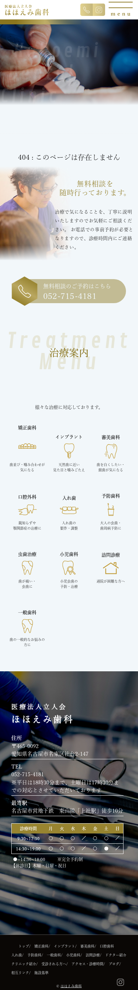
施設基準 (41, 972)
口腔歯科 (107, 946)
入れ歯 (16, 955)
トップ (23, 946)
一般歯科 (54, 955)
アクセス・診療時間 (87, 964)
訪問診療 (93, 955)
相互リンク (20, 972)
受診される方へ (53, 964)
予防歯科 (34, 955)
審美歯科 (87, 946)
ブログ (114, 964)
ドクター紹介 (115, 955)
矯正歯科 (41, 946)
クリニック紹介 (23, 964)
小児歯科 (73, 955)
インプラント (64, 946)
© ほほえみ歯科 (69, 986)
